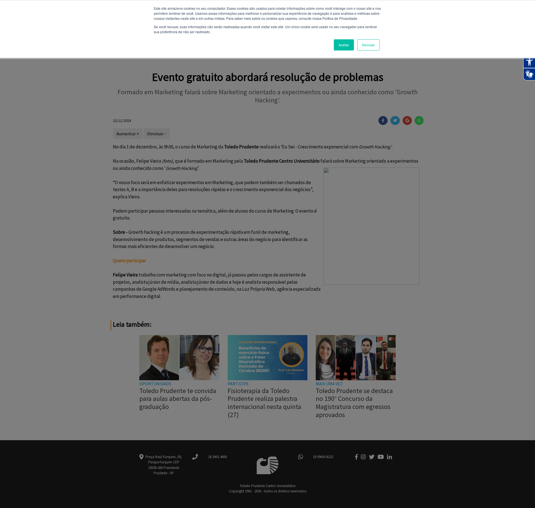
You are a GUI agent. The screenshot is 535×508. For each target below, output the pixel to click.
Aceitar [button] (344, 44)
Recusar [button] (368, 44)
